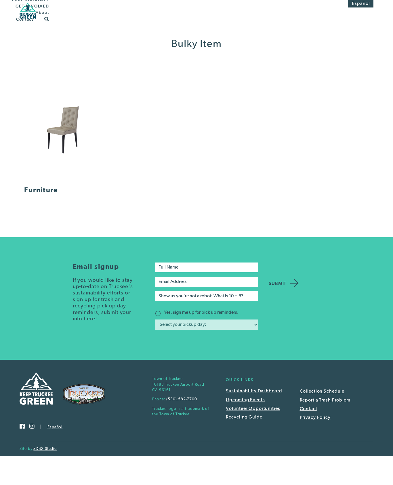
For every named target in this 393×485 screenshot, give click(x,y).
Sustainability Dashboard (254, 391)
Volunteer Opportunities (253, 408)
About (42, 13)
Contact (24, 19)
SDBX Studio (45, 449)
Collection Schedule (322, 391)
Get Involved (32, 5)
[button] (46, 18)
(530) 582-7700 (181, 399)
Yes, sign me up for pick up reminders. (201, 312)
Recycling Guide (244, 417)
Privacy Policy (315, 417)
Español (361, 3)
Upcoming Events (245, 400)
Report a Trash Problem (325, 400)
